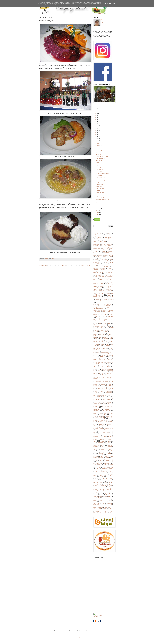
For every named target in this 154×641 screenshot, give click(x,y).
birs (97, 249)
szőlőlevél (99, 474)
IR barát (102, 326)
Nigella (104, 395)
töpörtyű (102, 490)
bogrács (111, 249)
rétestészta (105, 431)
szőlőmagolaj (105, 474)
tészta (107, 481)
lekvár (109, 363)
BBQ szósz (109, 247)
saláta (109, 441)
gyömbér (95, 316)
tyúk (105, 493)
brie (98, 253)
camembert (111, 255)
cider (106, 259)
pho (95, 416)
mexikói (94, 388)
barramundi (103, 245)
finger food (100, 293)
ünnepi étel (108, 494)
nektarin (94, 395)
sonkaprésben (96, 454)
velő (101, 500)
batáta (109, 245)
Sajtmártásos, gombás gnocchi (102, 173)
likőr (98, 369)
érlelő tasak (102, 286)
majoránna (108, 373)
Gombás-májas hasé (100, 152)
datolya (96, 276)
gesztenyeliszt (96, 307)
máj (110, 371)
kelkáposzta (101, 341)
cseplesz (111, 265)
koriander (109, 351)
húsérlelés (105, 323)
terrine (103, 481)
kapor (104, 334)
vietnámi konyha (108, 501)
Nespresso (100, 395)
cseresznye (98, 266)
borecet (103, 251)
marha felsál (105, 381)
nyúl (99, 396)
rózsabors (105, 437)
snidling (112, 452)
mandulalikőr (95, 378)
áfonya (100, 232)
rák (106, 427)
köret (97, 355)
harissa (105, 319)
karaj (110, 335)
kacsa (105, 329)
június (97, 212)
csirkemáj (95, 272)
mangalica (107, 378)
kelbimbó (95, 341)
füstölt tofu (98, 299)
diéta (102, 278)
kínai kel (100, 345)
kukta (108, 359)
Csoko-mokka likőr (100, 192)
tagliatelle (100, 475)
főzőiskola (95, 296)
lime (94, 370)
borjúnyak (95, 252)
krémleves (102, 356)
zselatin (110, 512)
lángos (102, 362)
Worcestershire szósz (102, 505)
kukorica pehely (102, 359)
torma (100, 486)
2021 (96, 115)
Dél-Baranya (102, 276)
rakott (110, 427)
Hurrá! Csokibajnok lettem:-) (102, 156)
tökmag (100, 488)
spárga (101, 457)
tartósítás (101, 476)
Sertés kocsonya (99, 184)
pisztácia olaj (109, 417)
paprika (95, 407)
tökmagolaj (95, 489)
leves (108, 366)
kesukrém (97, 344)
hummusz (111, 322)
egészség (110, 282)
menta (103, 387)
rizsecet (110, 433)
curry (96, 265)
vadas (100, 496)
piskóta (96, 417)
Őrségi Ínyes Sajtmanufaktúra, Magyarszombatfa (102, 200)
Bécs (103, 248)
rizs (96, 433)
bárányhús (95, 245)
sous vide (95, 456)
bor (96, 251)
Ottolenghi (111, 400)
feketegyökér (109, 289)
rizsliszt (99, 435)
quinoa (110, 425)
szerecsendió (98, 470)
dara (106, 275)
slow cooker (105, 450)
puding (104, 423)
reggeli (111, 428)
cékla (94, 258)
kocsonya (108, 345)
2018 (96, 121)
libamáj (103, 367)
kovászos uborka (104, 352)
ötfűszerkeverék (96, 403)
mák (102, 374)
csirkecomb (108, 271)
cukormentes (104, 263)
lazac (104, 363)
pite (105, 418)
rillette (104, 432)
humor (96, 323)
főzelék (109, 295)
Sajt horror (98, 162)
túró (101, 493)
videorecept (101, 501)
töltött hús (109, 489)
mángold (97, 380)
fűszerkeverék (104, 299)
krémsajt (110, 356)
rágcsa (100, 427)
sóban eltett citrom (102, 453)
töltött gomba (102, 489)
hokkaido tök (109, 320)
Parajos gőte (98, 179)
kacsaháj (97, 330)
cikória (110, 259)
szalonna (105, 464)
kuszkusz (102, 360)
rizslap (94, 435)
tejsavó (111, 478)
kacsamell (109, 330)
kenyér (105, 342)
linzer (104, 370)
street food (109, 459)
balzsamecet (103, 241)
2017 (96, 123)
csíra (94, 271)
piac (103, 416)
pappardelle (110, 406)
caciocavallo (100, 255)
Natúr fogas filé (99, 194)
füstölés (102, 297)
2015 (96, 126)
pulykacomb (101, 424)
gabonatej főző (101, 302)
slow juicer (111, 450)
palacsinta (102, 404)
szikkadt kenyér (104, 471)
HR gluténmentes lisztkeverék (102, 322)
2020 (96, 117)
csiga (110, 268)
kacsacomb (111, 328)
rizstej (104, 435)
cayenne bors (109, 256)
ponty (111, 420)
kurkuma (96, 360)
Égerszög (104, 282)
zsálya (94, 512)
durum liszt (100, 280)
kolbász (95, 349)
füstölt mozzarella (109, 298)
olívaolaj (98, 399)
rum (105, 439)
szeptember (98, 207)
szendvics (111, 468)
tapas (110, 475)
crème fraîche (101, 262)
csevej (106, 267)
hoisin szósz (103, 320)
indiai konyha (110, 324)
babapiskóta (105, 240)
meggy (97, 387)
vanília (96, 499)
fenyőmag (110, 290)
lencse (94, 365)
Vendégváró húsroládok (101, 150)
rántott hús (95, 428)
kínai (96, 345)
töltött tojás (95, 490)
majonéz (101, 373)
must (96, 391)
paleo (107, 404)
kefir (111, 338)
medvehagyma (109, 385)
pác (101, 403)
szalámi (99, 464)
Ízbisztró (94, 327)
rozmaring (110, 436)
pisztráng (95, 418)
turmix (97, 493)
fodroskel (108, 293)
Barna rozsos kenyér (100, 158)
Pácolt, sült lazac (99, 167)
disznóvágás (100, 279)
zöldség (97, 511)
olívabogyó (110, 398)
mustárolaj (95, 392)
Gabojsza (47, 258)
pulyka (94, 424)
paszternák (108, 412)
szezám (104, 470)
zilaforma (104, 508)
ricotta (94, 432)
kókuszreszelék (96, 348)
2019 (96, 119)
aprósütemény (98, 236)
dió (110, 278)
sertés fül (110, 446)
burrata (94, 255)
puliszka (109, 423)
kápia (100, 334)
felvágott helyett (102, 290)
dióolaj (94, 279)
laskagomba (97, 363)
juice (102, 328)
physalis (99, 416)
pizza (110, 418)
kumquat (111, 359)
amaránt (94, 234)
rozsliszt (95, 439)
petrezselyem (103, 414)
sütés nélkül (106, 460)
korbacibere (103, 351)
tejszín (95, 479)
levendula (102, 366)
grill (110, 313)
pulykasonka (95, 425)
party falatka (106, 410)
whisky (107, 504)
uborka (109, 493)
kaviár (101, 338)
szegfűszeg (104, 468)
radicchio (95, 427)
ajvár (97, 233)
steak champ (102, 459)
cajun (105, 255)
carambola (103, 256)
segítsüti (103, 445)
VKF (98, 503)
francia (100, 296)
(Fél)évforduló (99, 175)
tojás (112, 482)
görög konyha (97, 311)
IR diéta (107, 326)
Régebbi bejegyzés (85, 265)
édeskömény (96, 282)
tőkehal (96, 488)
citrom (95, 260)
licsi (95, 369)
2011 (96, 134)
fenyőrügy (95, 291)
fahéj (94, 289)
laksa (112, 360)
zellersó (99, 508)
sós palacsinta (109, 454)
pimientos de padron (109, 416)
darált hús (111, 275)
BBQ (104, 247)
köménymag (102, 353)
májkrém (95, 373)
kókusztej (105, 348)
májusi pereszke (96, 374)
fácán (105, 287)
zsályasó (100, 512)
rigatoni (100, 432)
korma (94, 352)
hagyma (110, 316)
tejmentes (105, 478)
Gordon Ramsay (104, 310)
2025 (96, 108)
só (95, 453)
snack (108, 452)
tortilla (109, 486)
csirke (100, 271)
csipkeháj (110, 269)
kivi (103, 345)
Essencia (109, 286)
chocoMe (96, 259)
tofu (109, 482)
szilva (110, 471)
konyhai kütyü (109, 349)
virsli (94, 503)
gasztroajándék (107, 304)
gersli (101, 305)
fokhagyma (99, 295)
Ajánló (111, 232)
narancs (95, 394)
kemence (107, 341)
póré (94, 421)
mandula (109, 377)
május (97, 214)
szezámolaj (111, 470)
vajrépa (107, 497)
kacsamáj (102, 330)
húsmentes (96, 325)
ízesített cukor (101, 327)
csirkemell (102, 272)
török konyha (109, 490)
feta (94, 293)
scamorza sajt (96, 445)
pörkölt (106, 421)
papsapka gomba (107, 407)
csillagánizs (96, 269)
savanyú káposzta (97, 444)
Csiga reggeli (99, 171)
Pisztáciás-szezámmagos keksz (103, 149)
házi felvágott (111, 319)
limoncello (100, 370)
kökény (111, 352)
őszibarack (109, 402)
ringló (108, 432)
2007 (96, 142)
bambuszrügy (111, 241)
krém (97, 356)
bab (100, 240)
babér (110, 240)
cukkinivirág (98, 263)
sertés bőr (110, 445)
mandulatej (102, 378)
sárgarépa (108, 442)
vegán (95, 500)
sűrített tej (101, 460)
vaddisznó (105, 496)
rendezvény (110, 429)
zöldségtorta (104, 511)
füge (112, 296)
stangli (112, 457)
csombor (106, 273)
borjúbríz (110, 251)
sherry (94, 450)
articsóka (111, 236)
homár (94, 322)
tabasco (94, 475)
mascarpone (96, 385)
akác (101, 233)
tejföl (99, 478)
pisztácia (102, 417)
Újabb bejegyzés (43, 265)
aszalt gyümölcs (98, 237)
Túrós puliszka (99, 160)
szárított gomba (98, 466)
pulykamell (109, 424)
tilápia (101, 482)
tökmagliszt (110, 488)
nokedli (109, 395)
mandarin (103, 377)
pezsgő (112, 414)
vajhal (103, 497)
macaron (111, 370)
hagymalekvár (100, 318)
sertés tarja (95, 449)
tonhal (111, 485)
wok (111, 504)
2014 (96, 128)
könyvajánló (110, 353)
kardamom (105, 337)
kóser (98, 352)
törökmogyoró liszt (96, 492)
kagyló (101, 331)
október (98, 205)
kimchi (112, 344)
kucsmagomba (103, 358)
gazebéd (95, 305)
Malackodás (98, 154)
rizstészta (110, 435)
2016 (96, 125)
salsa (94, 442)
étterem (99, 287)
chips (112, 258)
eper (107, 284)
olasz (96, 398)
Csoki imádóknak (99, 169)
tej (95, 478)
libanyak (107, 367)
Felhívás (95, 290)
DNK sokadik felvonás (100, 165)
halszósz (95, 319)
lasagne (111, 362)
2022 (96, 113)
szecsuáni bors (106, 467)
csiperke (103, 269)
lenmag (100, 365)
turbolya (111, 492)
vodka (103, 503)
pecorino (95, 413)
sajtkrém (103, 441)
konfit (102, 349)
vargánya (104, 499)
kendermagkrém (99, 342)
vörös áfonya (109, 503)
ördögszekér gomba (100, 402)
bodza (107, 249)
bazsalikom (96, 247)
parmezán (96, 410)
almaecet (110, 233)
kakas (111, 331)
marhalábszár (102, 382)
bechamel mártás (96, 248)
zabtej (106, 507)
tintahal (105, 482)
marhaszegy (103, 384)
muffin (112, 389)
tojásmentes (111, 484)
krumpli (95, 358)
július (97, 210)
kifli (107, 344)
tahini (105, 475)
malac (112, 376)
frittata (105, 296)
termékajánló (96, 481)
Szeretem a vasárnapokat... (102, 182)
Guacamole (98, 164)
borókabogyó (106, 252)
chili (108, 258)
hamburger (101, 319)
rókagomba (95, 436)
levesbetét (95, 367)
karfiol (112, 337)
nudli (112, 395)
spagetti (106, 456)
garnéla (100, 304)
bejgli (107, 248)
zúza (111, 511)
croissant (107, 262)
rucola (100, 439)
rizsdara (105, 433)
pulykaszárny (103, 425)
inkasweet (97, 326)
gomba (95, 310)
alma (105, 233)
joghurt (111, 327)
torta (105, 486)
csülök (112, 273)
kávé (96, 338)
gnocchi (109, 308)
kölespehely (95, 353)
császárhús (106, 265)
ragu (104, 427)
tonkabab (95, 486)
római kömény (103, 436)
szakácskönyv (107, 463)
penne (105, 413)
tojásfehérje (99, 484)
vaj (98, 497)
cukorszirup (111, 263)
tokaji (96, 485)
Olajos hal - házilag (100, 196)
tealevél (112, 476)
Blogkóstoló (102, 249)
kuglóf (111, 358)
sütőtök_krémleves (97, 463)
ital (111, 326)
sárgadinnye (100, 442)
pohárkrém (102, 420)
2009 (96, 138)
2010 (96, 136)
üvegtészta (95, 496)
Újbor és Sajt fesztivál (100, 177)
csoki (100, 273)
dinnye (106, 278)
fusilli (109, 296)
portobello (100, 421)
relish (97, 429)
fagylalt (109, 287)
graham (103, 311)
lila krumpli (104, 369)
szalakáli (95, 464)
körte (112, 355)
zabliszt (94, 507)
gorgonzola (111, 310)
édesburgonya (108, 280)
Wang (103, 504)
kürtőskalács (107, 360)
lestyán (106, 365)
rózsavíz (110, 437)
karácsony (103, 335)
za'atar (110, 505)
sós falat (102, 454)
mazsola (102, 385)
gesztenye (108, 305)
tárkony (95, 476)
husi (109, 323)
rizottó (112, 432)
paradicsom (96, 409)
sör (101, 456)
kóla (111, 348)
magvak (96, 371)
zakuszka (110, 507)
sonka (109, 453)
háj (106, 318)
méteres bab (109, 387)
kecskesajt (106, 338)
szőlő (94, 474)
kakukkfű (95, 333)
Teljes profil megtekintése (106, 22)
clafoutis (107, 260)
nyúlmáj (109, 396)
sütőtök (108, 461)
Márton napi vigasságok (101, 180)
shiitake (99, 450)
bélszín (110, 248)
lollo (108, 370)
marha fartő (98, 381)
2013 (96, 130)
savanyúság (108, 444)
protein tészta (98, 423)
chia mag (103, 258)
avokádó (98, 238)
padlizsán (109, 403)
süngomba (95, 460)
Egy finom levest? (100, 147)
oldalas (103, 398)
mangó (112, 378)
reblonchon (107, 428)
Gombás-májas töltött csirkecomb (103, 202)
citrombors (102, 260)
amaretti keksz (100, 234)
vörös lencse (96, 504)
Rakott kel (98, 190)
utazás (102, 494)
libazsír (112, 367)
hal (110, 318)
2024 (96, 110)
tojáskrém (105, 484)
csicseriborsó (96, 268)
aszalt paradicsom (109, 237)
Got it (115, 3)
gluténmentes (98, 309)
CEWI (99, 258)
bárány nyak (103, 244)
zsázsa (106, 512)
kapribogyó (95, 335)
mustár (101, 391)
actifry (94, 232)
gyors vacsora (103, 314)
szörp (111, 474)
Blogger (79, 637)
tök (112, 486)
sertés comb (96, 446)
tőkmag (105, 488)
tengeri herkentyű (106, 479)
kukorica (95, 359)
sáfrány (110, 439)
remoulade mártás (102, 429)
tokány (106, 485)
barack (103, 243)
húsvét (103, 325)
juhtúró (96, 329)
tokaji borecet (101, 485)
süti (112, 460)
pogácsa (95, 420)
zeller (94, 508)
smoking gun (103, 452)
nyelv (96, 396)
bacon (95, 241)
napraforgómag (109, 392)
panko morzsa (96, 406)
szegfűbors (97, 468)
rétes (99, 431)
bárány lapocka (96, 244)
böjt (111, 252)
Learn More (108, 3)
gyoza (111, 314)
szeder (112, 467)
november (98, 145)
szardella (111, 464)
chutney (101, 259)
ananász (111, 234)
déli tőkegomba (109, 276)
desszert (95, 278)
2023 (96, 111)
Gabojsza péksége (106, 301)
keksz (108, 340)
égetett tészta (96, 283)
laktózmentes (97, 362)
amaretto (106, 234)
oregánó (109, 399)
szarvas (103, 466)
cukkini (111, 262)
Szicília (97, 471)
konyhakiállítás (96, 351)
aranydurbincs (106, 236)
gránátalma (109, 311)
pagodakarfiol (96, 404)
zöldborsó (95, 510)
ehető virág (110, 283)
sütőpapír (100, 461)
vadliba (94, 497)
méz (106, 388)
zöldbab (109, 508)
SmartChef (97, 452)
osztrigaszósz (105, 400)
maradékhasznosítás (108, 380)
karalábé (95, 337)
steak (96, 459)
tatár (108, 476)
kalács (103, 333)
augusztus (98, 208)
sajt (94, 441)
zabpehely (100, 507)
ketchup (102, 344)
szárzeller (98, 467)
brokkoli (102, 253)
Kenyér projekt (99, 186)
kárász (100, 337)
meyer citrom (100, 388)
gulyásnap (95, 314)
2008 (96, 140)
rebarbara (101, 428)
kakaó (106, 331)
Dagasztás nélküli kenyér (101, 197)
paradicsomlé (108, 409)
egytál (102, 283)
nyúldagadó (104, 396)
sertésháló (102, 449)
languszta (107, 362)
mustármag (109, 391)
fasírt (104, 289)
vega (109, 499)
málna (97, 377)
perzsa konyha (110, 413)
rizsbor (101, 433)
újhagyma (95, 494)
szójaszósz (103, 472)
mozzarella (105, 389)
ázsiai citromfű (106, 238)
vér (111, 500)
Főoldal (64, 265)
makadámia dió (109, 374)
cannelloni (97, 256)
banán (96, 242)
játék (107, 327)
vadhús (109, 496)
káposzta (109, 334)
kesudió (111, 342)
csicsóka (103, 268)
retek (94, 431)
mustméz (101, 392)
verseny (95, 501)
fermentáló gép (109, 291)
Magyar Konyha (103, 371)
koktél (112, 345)
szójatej (110, 472)
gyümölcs (103, 316)
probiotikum (111, 421)
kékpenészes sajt (98, 340)
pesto (96, 414)
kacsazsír (95, 331)
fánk (100, 289)
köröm (108, 355)
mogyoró (111, 388)
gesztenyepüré (107, 307)
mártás (110, 384)
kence (111, 341)
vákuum (111, 497)
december (98, 143)
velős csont (106, 500)
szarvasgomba (110, 466)
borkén (100, 252)
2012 (96, 132)
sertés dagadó (104, 446)
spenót (107, 457)
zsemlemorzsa (101, 514)
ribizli (111, 431)
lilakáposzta (109, 369)
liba (99, 367)
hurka (100, 323)
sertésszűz (109, 449)
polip (107, 420)
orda (104, 399)
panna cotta (104, 406)
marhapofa (95, 384)
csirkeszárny (110, 272)
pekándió (100, 413)
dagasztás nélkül (99, 275)
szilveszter (95, 472)
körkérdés (104, 355)
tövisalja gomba (105, 492)
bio (94, 249)
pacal (105, 403)
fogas (112, 293)
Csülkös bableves (100, 188)
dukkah (107, 279)
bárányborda (109, 244)
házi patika (97, 320)
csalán (100, 265)
